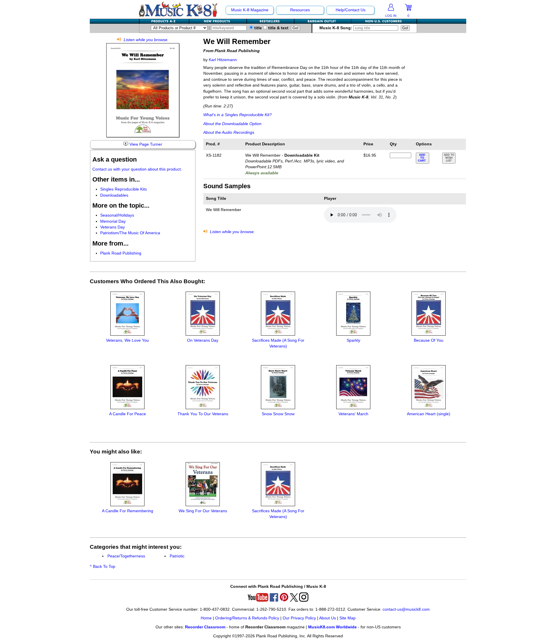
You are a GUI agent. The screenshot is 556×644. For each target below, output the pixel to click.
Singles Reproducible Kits (123, 189)
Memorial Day (113, 221)
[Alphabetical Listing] (164, 21)
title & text (277, 28)
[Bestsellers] (271, 21)
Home (206, 618)
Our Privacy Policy (299, 618)
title (257, 28)
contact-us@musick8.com (406, 609)
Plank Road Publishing (120, 253)
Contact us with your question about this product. (137, 169)
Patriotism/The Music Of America (130, 233)
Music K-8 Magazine (249, 10)
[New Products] (218, 21)
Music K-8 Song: (336, 28)
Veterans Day (112, 227)
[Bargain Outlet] (323, 21)
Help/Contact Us (350, 10)
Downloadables (114, 195)
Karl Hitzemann (223, 60)
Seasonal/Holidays (117, 215)
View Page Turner (145, 144)
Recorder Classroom (205, 627)
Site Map (347, 618)
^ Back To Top (102, 566)
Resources (300, 10)
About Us (327, 618)
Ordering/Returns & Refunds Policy (247, 618)
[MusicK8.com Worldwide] (383, 21)
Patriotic (177, 556)
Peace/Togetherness (126, 556)
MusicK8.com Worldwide (332, 627)
